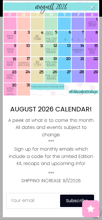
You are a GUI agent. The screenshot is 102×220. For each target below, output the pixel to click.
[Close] (92, 7)
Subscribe (77, 200)
